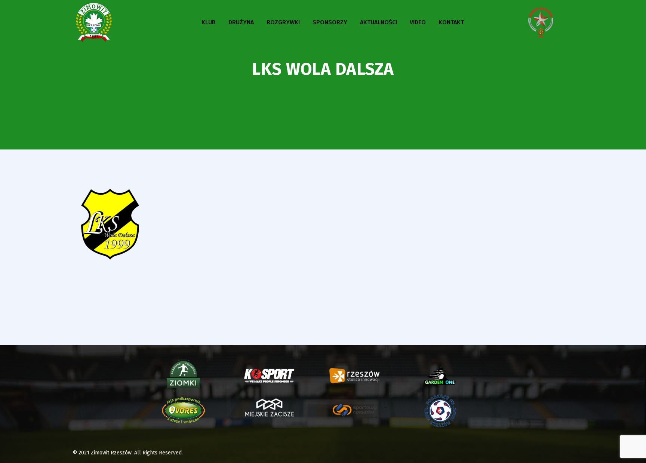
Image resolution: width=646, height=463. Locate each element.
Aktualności (378, 22)
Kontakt (451, 22)
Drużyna (241, 22)
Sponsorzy (330, 22)
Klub (209, 22)
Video (418, 22)
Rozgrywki (283, 22)
